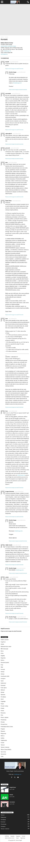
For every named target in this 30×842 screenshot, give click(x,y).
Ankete (2, 644)
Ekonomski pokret (5, 662)
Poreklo (2, 708)
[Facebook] (12, 777)
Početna (2, 37)
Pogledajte (3, 701)
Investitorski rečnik (5, 676)
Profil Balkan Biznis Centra (7, 726)
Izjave (2, 680)
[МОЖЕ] (4, 797)
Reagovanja (3, 733)
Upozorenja (3, 751)
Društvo (2, 660)
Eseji (2, 664)
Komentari (3, 685)
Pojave (2, 703)
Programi (3, 728)
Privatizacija (3, 719)
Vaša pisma (3, 754)
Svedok (2, 742)
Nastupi (2, 692)
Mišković (3, 690)
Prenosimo (3, 712)
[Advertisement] (15, 20)
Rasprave (3, 731)
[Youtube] (18, 777)
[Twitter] (15, 777)
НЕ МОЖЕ (12, 802)
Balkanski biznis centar (6, 646)
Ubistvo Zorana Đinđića (6, 749)
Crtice (2, 653)
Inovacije (3, 669)
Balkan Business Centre (9, 838)
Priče (2, 715)
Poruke (2, 710)
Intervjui (2, 671)
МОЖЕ (11, 794)
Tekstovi (3, 745)
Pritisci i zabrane (4, 717)
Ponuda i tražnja (4, 706)
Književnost (3, 683)
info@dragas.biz (7, 51)
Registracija (23, 838)
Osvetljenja (3, 696)
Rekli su (2, 735)
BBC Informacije (4, 648)
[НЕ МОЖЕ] (4, 804)
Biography (18, 836)
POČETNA (7, 836)
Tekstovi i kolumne (5, 747)
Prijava (17, 838)
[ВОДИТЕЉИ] (4, 789)
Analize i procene (4, 639)
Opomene (3, 694)
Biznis (2, 651)
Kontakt (23, 836)
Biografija (12, 836)
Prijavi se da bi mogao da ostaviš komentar (14, 68)
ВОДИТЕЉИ (13, 787)
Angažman (3, 641)
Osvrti (2, 699)
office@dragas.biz (17, 82)
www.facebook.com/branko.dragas (8, 46)
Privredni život (4, 724)
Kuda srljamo (4, 687)
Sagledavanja (4, 740)
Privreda (2, 722)
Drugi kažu (3, 658)
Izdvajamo (3, 678)
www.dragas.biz (4, 54)
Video (2, 756)
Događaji (3, 655)
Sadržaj (2, 738)
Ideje (2, 667)
